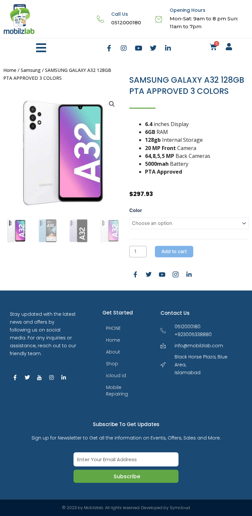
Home (9, 70)
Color (135, 210)
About (113, 352)
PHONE (113, 328)
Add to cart (174, 251)
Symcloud (180, 507)
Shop (112, 363)
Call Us (119, 14)
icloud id (116, 375)
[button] (41, 48)
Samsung (31, 70)
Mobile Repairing (117, 390)
